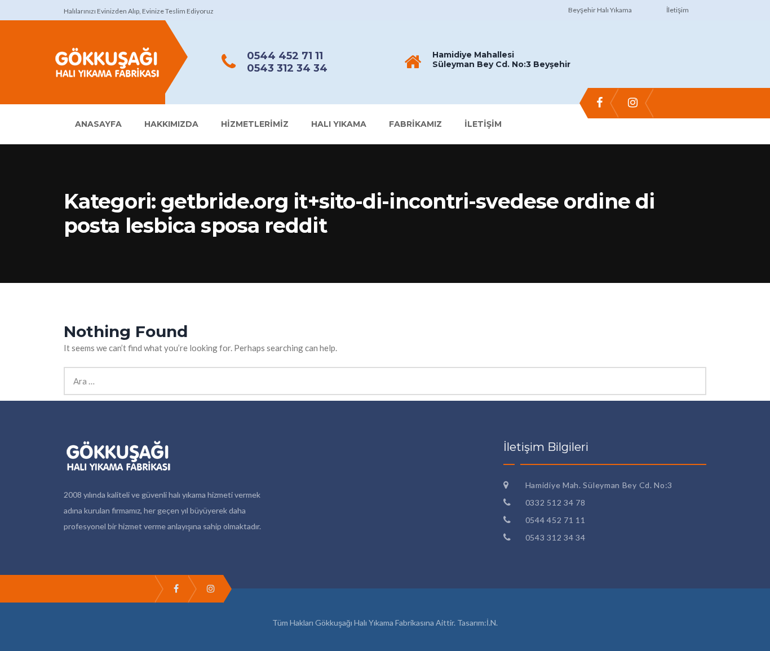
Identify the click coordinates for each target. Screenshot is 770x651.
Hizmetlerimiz (255, 124)
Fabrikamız (415, 124)
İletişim (677, 10)
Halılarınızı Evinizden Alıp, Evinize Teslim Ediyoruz (139, 11)
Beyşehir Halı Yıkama (600, 10)
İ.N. (492, 622)
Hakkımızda (171, 124)
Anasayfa (98, 124)
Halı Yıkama (338, 124)
